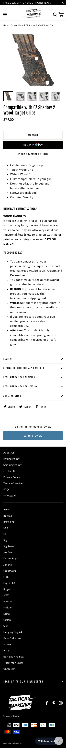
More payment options (33, 153)
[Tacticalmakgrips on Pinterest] (54, 702)
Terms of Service (13, 483)
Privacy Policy (11, 477)
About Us (8, 452)
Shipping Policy (12, 464)
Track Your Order (13, 662)
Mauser (7, 601)
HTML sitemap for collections (21, 386)
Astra (6, 509)
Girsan (7, 619)
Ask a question (12, 396)
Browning (8, 521)
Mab (6, 576)
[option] (33, 59)
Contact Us (9, 471)
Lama (6, 613)
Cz (4, 533)
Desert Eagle (10, 558)
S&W (6, 595)
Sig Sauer (8, 546)
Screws (7, 644)
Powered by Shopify (11, 716)
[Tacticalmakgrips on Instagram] (61, 702)
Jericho (7, 564)
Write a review (33, 435)
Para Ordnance (12, 638)
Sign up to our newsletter (23, 681)
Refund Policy (11, 458)
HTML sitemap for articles (19, 377)
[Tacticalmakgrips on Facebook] (47, 702)
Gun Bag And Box (13, 656)
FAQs (6, 489)
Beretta (7, 515)
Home (6, 25)
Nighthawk (9, 570)
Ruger (6, 589)
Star (5, 626)
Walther (8, 607)
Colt (5, 527)
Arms (6, 650)
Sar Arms (8, 552)
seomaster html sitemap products (23, 368)
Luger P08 (9, 583)
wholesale (9, 668)
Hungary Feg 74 (12, 632)
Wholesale (9, 495)
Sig (5, 540)
